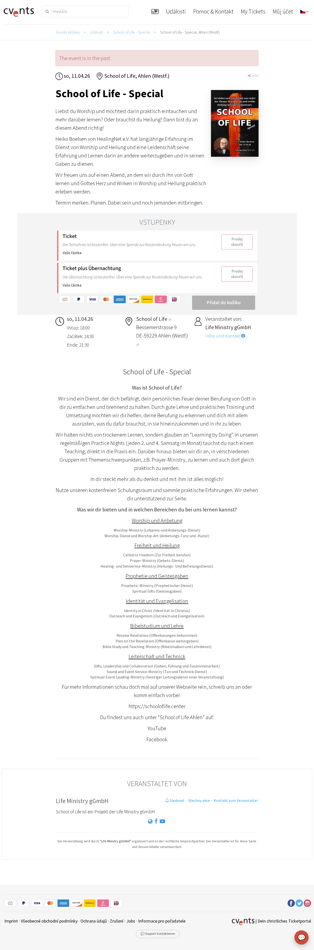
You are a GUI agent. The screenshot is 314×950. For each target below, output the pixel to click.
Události (96, 32)
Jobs (130, 921)
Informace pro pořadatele (161, 921)
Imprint (11, 921)
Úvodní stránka (67, 32)
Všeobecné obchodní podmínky (49, 921)
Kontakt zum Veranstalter (236, 800)
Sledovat (176, 800)
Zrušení (116, 921)
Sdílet (254, 76)
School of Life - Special (131, 32)
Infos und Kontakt (223, 336)
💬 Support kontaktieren (158, 934)
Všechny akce (199, 800)
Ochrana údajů (93, 921)
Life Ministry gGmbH (82, 801)
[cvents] (19, 11)
